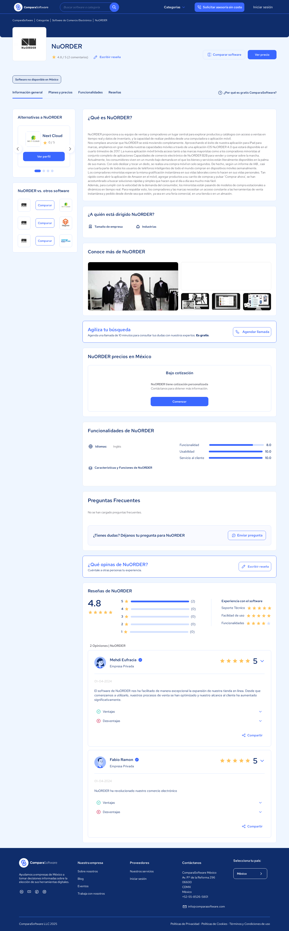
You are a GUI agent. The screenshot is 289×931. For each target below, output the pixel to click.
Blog (81, 879)
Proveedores (139, 863)
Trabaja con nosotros (91, 893)
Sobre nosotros (88, 871)
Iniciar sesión (263, 7)
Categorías (172, 7)
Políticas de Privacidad (185, 924)
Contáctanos (191, 863)
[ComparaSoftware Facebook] (36, 891)
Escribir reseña (110, 57)
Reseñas (115, 92)
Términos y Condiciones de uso (249, 924)
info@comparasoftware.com (206, 906)
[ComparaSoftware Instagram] (44, 891)
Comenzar (179, 401)
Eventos (83, 886)
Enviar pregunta (250, 535)
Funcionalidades (90, 92)
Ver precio (262, 55)
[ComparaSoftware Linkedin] (21, 891)
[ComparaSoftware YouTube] (29, 891)
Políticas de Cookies (214, 924)
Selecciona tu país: (247, 861)
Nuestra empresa (90, 863)
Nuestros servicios (142, 871)
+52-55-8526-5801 (195, 897)
